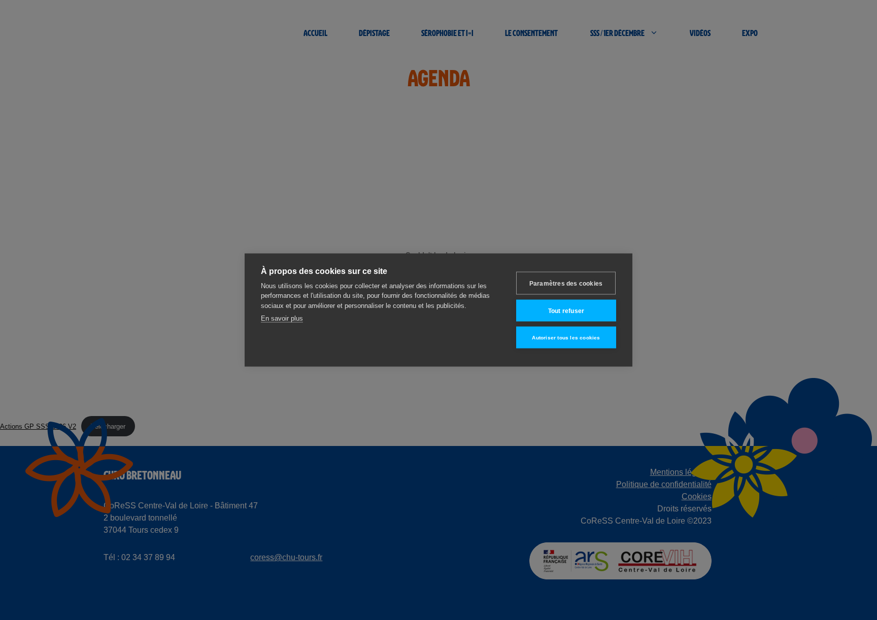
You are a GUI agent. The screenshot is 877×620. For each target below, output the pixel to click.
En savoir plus (282, 318)
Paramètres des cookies (565, 283)
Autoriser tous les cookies (566, 337)
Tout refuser (566, 310)
